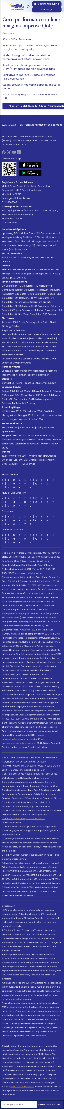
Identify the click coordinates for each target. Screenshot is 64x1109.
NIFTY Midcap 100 (37, 273)
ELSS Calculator (40, 306)
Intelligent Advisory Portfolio (17, 237)
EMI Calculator (22, 298)
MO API (44, 322)
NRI (10, 399)
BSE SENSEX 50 (18, 277)
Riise (52, 322)
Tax (4, 427)
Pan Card (13, 427)
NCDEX (22, 435)
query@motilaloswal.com (16, 198)
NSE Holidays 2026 (11, 411)
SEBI (15, 435)
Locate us (29, 383)
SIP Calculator (9, 285)
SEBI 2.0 (18, 459)
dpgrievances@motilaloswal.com (19, 743)
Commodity (20, 399)
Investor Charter (11, 455)
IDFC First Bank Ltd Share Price (18, 342)
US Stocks (39, 237)
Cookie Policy (44, 439)
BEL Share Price (49, 350)
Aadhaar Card (26, 427)
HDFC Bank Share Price (14, 334)
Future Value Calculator (28, 302)
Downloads (50, 455)
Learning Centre (31, 358)
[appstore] (30, 165)
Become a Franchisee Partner (39, 370)
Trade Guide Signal (28, 322)
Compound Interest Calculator (18, 289)
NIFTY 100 (53, 273)
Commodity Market (28, 257)
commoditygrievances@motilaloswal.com (23, 818)
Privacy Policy (46, 459)
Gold (4, 399)
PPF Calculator (23, 306)
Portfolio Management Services (39, 241)
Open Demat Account (45, 4)
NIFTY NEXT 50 (19, 273)
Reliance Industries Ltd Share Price (20, 350)
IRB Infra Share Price (46, 342)
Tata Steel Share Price (40, 334)
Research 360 (9, 322)
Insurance (21, 249)
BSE (3, 435)
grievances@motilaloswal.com (17, 739)
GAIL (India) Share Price (42, 338)
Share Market (9, 257)
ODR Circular (30, 459)
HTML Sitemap (27, 463)
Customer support (46, 383)
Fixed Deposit (9, 245)
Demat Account (42, 391)
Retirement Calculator (49, 289)
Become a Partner (12, 370)
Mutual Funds (28, 233)
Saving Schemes (45, 427)
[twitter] (9, 153)
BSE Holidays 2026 (32, 411)
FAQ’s (19, 383)
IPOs (17, 395)
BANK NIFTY (32, 269)
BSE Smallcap (47, 269)
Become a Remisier (38, 374)
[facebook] (4, 153)
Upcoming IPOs (10, 233)
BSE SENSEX (18, 269)
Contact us (8, 383)
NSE (9, 435)
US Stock (42, 395)
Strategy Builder (10, 326)
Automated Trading (24, 403)
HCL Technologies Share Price (18, 346)
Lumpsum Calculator (14, 293)
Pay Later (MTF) (26, 245)
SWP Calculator (40, 298)
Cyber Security (10, 463)
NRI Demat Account (47, 233)
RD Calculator (42, 285)
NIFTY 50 (6, 269)
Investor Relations (12, 439)
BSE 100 (5, 277)
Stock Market (24, 391)
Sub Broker (54, 395)
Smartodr (7, 459)
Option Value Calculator (28, 314)
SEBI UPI (45, 9)
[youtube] (14, 153)
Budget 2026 (9, 391)
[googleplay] (30, 173)
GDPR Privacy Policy (31, 455)
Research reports (11, 358)
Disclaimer (29, 439)
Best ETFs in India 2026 (31, 419)
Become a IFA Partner (14, 374)
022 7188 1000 (9, 222)
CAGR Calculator (37, 293)
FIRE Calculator (51, 314)
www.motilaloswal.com (22, 1086)
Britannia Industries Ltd (48, 346)
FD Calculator (26, 285)
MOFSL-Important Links (40, 435)
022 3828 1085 (9, 202)
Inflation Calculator (45, 310)
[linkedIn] (19, 153)
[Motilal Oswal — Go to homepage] (15, 7)
